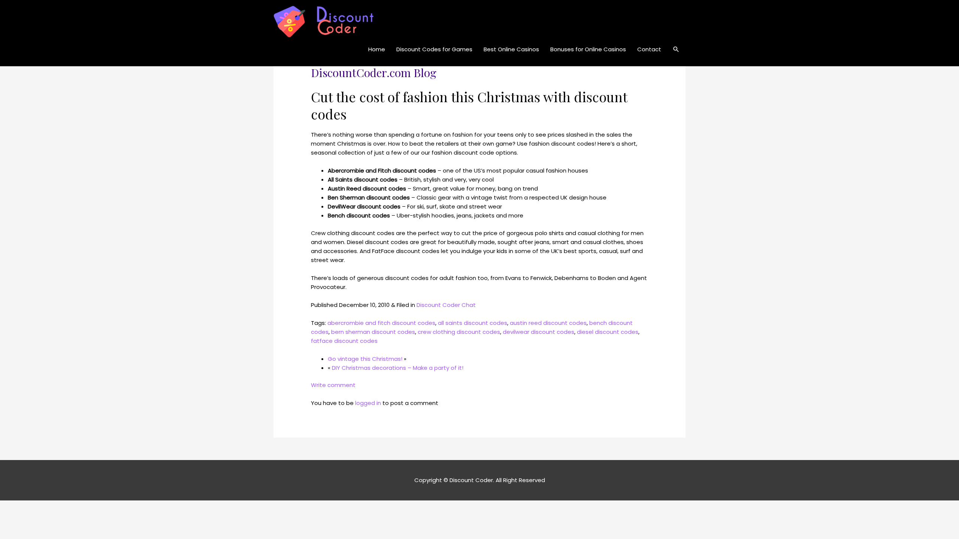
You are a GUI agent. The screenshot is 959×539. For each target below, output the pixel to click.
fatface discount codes (344, 341)
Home (376, 49)
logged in (368, 403)
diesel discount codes (607, 332)
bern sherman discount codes (373, 332)
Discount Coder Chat (446, 305)
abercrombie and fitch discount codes (381, 323)
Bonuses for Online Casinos (588, 49)
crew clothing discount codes (459, 332)
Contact (649, 49)
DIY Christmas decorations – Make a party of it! (397, 368)
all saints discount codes (472, 323)
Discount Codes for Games (434, 49)
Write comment (333, 385)
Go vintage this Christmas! (365, 359)
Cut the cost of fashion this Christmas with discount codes (469, 105)
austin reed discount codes (548, 323)
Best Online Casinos (511, 49)
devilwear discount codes (538, 332)
